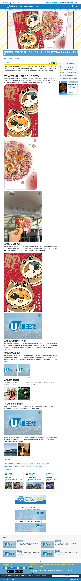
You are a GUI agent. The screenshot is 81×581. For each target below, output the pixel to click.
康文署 (8, 460)
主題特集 (77, 10)
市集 (35, 565)
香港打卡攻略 (70, 10)
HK (10, 2)
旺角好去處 (68, 565)
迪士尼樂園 (17, 463)
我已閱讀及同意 (66, 575)
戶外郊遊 (20, 550)
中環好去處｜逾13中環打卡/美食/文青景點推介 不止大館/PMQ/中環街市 (66, 553)
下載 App (70, 2)
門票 (48, 463)
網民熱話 (30, 570)
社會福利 (41, 566)
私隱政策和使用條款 (36, 575)
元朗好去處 (56, 565)
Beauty (24, 2)
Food (19, 2)
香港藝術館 (32, 463)
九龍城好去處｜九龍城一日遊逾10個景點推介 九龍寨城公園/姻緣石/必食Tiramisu (28, 544)
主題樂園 (35, 466)
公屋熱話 (26, 6)
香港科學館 (25, 463)
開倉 (37, 565)
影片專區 (50, 10)
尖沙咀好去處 (42, 565)
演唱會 (5, 10)
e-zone (33, 2)
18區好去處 (61, 10)
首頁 (5, 58)
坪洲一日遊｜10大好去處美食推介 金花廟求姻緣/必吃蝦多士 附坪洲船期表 (28, 553)
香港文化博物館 (8, 466)
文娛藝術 (22, 466)
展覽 (41, 466)
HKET (12, 460)
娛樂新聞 (31, 6)
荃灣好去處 (62, 565)
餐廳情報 (30, 566)
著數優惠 (11, 463)
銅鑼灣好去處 (50, 565)
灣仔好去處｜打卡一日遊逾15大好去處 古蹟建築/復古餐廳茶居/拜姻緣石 (66, 544)
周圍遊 (55, 10)
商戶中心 (64, 2)
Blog (28, 2)
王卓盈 (7, 62)
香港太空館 (28, 466)
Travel (14, 2)
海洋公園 (16, 466)
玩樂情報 (10, 58)
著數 (6, 463)
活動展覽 (30, 565)
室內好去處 (16, 58)
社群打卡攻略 (58, 2)
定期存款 (36, 6)
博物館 (43, 463)
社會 (73, 565)
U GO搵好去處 (50, 2)
